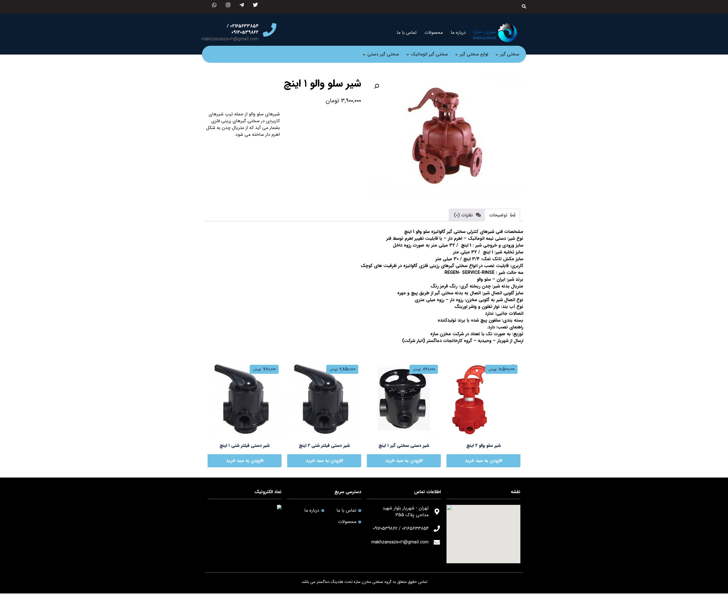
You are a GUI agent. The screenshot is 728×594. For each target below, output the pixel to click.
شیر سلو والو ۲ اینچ (483, 445)
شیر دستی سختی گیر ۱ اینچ (404, 445)
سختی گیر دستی (383, 54)
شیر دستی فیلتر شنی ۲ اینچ (324, 445)
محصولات (434, 32)
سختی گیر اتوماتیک (429, 54)
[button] (376, 86)
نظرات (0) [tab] (464, 215)
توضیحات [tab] (499, 215)
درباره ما (458, 32)
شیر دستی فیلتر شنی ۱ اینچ (245, 445)
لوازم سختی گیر (474, 54)
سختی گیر (509, 54)
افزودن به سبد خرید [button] (483, 460)
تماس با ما (407, 32)
